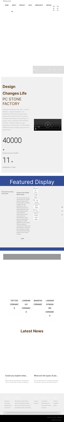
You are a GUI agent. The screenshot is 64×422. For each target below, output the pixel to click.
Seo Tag (54, 417)
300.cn (59, 420)
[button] (52, 36)
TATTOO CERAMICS (26, 264)
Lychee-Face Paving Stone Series (35, 193)
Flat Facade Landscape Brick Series (36, 204)
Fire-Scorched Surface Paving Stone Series (36, 214)
